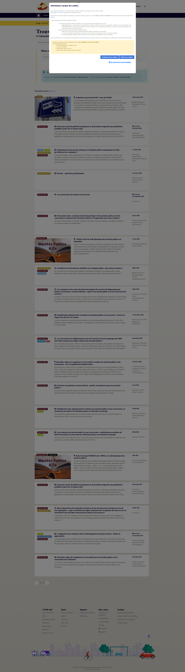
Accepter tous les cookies (109, 57)
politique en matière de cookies (60, 12)
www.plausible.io (86, 37)
